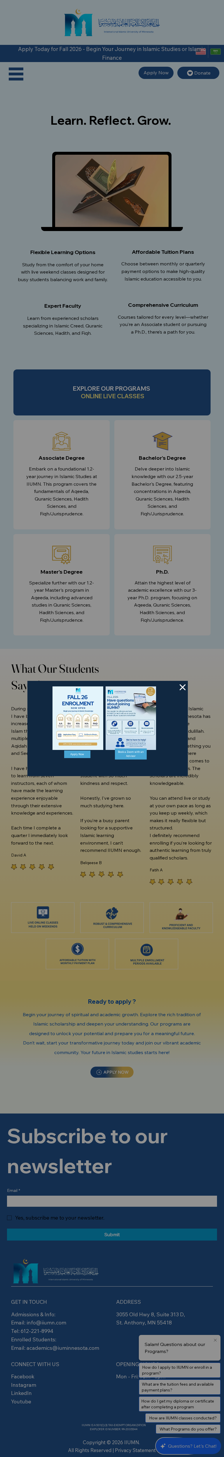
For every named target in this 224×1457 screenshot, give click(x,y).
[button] (183, 687)
